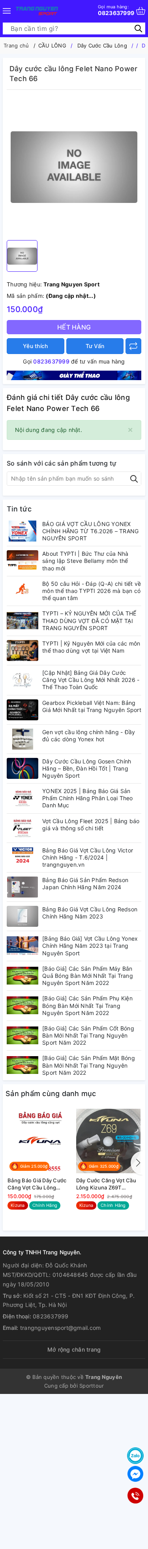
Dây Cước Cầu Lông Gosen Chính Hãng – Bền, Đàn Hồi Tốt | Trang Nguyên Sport (86, 768)
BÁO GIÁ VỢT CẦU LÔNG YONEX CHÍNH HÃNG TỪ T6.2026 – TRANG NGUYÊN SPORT (90, 531)
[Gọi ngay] (135, 1495)
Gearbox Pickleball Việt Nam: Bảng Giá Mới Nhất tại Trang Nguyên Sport (91, 706)
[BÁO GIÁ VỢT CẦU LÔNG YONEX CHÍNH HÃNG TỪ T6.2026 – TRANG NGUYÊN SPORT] (22, 531)
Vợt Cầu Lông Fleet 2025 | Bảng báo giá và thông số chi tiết (91, 824)
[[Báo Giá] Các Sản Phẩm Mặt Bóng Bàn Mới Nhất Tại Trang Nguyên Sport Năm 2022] (22, 1065)
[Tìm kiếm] (138, 28)
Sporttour (91, 1385)
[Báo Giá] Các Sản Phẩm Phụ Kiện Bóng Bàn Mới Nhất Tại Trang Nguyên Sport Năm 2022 (87, 1005)
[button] (136, 1163)
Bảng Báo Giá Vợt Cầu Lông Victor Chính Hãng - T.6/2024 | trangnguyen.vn (87, 857)
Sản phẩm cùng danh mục (51, 1093)
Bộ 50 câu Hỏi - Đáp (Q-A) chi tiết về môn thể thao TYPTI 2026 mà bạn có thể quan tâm (91, 590)
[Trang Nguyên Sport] (74, 374)
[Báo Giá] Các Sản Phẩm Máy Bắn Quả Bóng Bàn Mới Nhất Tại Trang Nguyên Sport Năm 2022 (87, 975)
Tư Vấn (95, 346)
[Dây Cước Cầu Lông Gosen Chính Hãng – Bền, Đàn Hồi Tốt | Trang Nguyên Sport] (22, 768)
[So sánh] (133, 346)
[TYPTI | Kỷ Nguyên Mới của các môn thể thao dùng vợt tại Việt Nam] (22, 650)
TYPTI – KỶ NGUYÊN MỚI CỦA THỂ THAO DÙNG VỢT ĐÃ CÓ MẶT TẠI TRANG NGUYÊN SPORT (89, 620)
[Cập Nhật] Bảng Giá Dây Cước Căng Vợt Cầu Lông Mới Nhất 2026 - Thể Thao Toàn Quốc (90, 679)
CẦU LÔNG (52, 45)
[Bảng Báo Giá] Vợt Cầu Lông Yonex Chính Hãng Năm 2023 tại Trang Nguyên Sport (90, 945)
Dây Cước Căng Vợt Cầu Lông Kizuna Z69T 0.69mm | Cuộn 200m (106, 1184)
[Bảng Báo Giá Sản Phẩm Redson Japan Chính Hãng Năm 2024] (22, 887)
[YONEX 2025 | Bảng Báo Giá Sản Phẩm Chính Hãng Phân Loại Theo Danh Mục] (22, 798)
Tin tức (19, 509)
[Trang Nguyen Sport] (37, 11)
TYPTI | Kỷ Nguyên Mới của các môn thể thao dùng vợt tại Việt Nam (91, 647)
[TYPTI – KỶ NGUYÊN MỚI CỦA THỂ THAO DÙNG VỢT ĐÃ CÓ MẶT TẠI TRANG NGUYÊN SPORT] (22, 620)
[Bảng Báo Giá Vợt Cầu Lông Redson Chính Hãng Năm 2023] (22, 916)
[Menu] (7, 11)
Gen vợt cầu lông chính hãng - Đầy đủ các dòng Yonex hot (88, 735)
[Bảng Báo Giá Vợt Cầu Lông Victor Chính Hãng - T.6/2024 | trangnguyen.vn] (22, 857)
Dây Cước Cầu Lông (102, 45)
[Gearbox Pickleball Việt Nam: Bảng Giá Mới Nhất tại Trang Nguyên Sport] (22, 709)
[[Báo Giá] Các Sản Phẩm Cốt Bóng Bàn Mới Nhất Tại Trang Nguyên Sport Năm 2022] (22, 1035)
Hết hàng (74, 327)
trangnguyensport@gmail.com (60, 1327)
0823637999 (116, 10)
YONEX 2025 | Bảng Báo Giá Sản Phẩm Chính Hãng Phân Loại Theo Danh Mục (87, 798)
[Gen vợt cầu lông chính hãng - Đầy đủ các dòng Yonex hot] (22, 739)
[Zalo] (135, 1455)
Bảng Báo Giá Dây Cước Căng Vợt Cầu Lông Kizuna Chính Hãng (36, 1184)
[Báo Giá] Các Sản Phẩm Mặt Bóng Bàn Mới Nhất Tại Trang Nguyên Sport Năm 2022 (88, 1065)
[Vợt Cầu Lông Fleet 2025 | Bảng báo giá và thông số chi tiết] (22, 828)
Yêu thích (35, 346)
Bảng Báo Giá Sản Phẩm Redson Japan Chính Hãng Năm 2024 (85, 883)
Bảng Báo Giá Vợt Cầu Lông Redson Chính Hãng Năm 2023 (89, 913)
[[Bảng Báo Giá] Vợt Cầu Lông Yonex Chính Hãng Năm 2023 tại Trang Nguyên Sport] (22, 945)
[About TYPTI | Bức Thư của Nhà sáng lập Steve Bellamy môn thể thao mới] (22, 560)
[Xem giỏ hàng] (140, 10)
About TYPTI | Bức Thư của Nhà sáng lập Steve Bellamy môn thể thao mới (85, 560)
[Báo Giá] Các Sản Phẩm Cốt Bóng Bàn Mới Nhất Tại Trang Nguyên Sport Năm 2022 (88, 1035)
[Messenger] (135, 1474)
